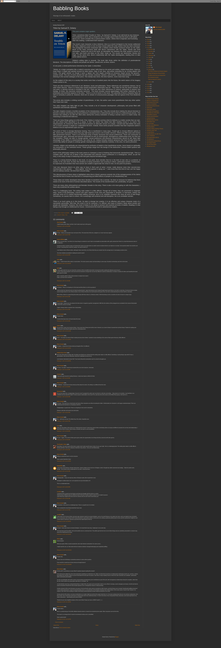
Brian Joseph (60, 231)
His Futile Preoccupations (153, 111)
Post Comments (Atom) (64, 627)
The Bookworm (150, 139)
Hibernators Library (151, 109)
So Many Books (150, 132)
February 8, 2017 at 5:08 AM (63, 439)
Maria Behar (60, 569)
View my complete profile (159, 29)
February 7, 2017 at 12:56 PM (64, 361)
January (150, 81)
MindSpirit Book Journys (152, 119)
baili (58, 268)
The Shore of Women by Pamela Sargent (157, 71)
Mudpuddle (59, 465)
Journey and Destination (152, 116)
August (150, 57)
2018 (148, 45)
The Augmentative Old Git (153, 137)
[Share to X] (78, 213)
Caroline (59, 491)
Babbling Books (71, 8)
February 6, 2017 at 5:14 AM (63, 309)
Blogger (117, 636)
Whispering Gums (151, 146)
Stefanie (59, 374)
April (149, 65)
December (150, 49)
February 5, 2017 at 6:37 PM (63, 234)
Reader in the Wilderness (153, 125)
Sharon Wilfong (60, 239)
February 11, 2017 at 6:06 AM (64, 534)
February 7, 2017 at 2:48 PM (63, 386)
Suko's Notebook (151, 135)
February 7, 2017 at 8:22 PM (63, 412)
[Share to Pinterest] (82, 213)
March (149, 67)
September (151, 55)
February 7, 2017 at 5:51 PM (63, 396)
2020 (148, 41)
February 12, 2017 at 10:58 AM (64, 564)
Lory (58, 425)
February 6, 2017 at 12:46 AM (64, 263)
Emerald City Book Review (153, 105)
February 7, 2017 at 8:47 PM (63, 421)
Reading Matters (151, 126)
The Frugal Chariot (151, 142)
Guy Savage (60, 222)
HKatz (58, 538)
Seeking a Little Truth (152, 130)
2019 (148, 43)
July (149, 59)
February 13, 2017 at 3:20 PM (64, 619)
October (150, 53)
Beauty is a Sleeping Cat (152, 100)
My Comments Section (153, 77)
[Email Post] (72, 212)
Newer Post (56, 625)
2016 (148, 84)
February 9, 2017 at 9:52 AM (63, 498)
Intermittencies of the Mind (153, 112)
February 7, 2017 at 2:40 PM (63, 378)
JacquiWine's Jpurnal (152, 114)
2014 (148, 88)
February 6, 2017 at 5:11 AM (63, 296)
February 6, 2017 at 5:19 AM (63, 321)
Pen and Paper (150, 123)
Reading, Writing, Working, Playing (155, 128)
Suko (58, 259)
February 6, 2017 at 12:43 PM (64, 348)
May (149, 63)
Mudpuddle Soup (151, 121)
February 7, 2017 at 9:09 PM (63, 431)
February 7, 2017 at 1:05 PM (63, 369)
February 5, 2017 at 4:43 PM (63, 226)
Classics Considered (152, 104)
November (150, 51)
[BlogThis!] (77, 213)
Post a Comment (59, 622)
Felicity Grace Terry (62, 352)
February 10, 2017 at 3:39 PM (64, 521)
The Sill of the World (151, 144)
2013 (148, 90)
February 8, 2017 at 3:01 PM (63, 471)
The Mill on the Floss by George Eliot (156, 75)
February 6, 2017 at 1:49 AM (63, 280)
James (58, 325)
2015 (148, 86)
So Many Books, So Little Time (154, 134)
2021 (148, 39)
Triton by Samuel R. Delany (154, 79)
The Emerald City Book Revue (154, 141)
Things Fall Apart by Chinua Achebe (156, 73)
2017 (148, 47)
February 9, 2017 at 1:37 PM (63, 510)
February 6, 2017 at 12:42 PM (64, 339)
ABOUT (59, 20)
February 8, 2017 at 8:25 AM (63, 449)
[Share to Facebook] (80, 213)
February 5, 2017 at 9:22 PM (63, 255)
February (150, 69)
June (149, 61)
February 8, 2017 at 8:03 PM (63, 487)
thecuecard (60, 391)
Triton (66, 214)
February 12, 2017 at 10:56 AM (64, 550)
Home (53, 20)
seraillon (59, 514)
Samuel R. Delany (60, 214)
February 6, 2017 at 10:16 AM (64, 331)
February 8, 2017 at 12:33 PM (64, 461)
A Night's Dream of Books (153, 98)
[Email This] (75, 213)
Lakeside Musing (151, 118)
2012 (148, 92)
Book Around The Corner (152, 102)
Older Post (137, 625)
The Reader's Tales (61, 444)
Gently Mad (149, 107)
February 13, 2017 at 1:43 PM (64, 602)
